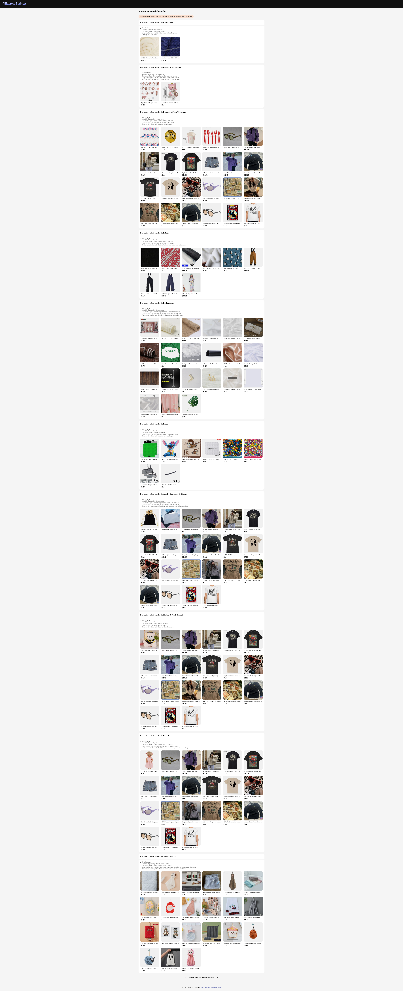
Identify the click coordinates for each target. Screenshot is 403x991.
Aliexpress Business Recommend (211, 987)
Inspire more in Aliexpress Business (201, 977)
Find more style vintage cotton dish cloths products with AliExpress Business (165, 16)
